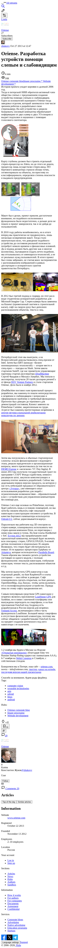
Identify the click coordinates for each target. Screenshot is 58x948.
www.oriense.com (16, 817)
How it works (14, 895)
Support (24, 942)
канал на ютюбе (46, 669)
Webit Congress (24, 658)
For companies (14, 900)
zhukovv (5, 46)
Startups (11, 930)
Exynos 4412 (14, 535)
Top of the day (8, 802)
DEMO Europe (8, 469)
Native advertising (16, 925)
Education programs (17, 928)
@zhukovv (26, 770)
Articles (11, 873)
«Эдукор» (14, 488)
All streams (11, 3)
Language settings (10, 942)
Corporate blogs (15, 919)
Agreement (12, 906)
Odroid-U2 (6, 519)
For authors (13, 898)
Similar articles (24, 802)
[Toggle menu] (2, 3)
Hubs (10, 879)
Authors (11, 882)
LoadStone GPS (43, 596)
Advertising (13, 922)
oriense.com (46, 666)
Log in (10, 860)
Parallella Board (46, 552)
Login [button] (4, 19)
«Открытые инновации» (14, 652)
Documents (13, 903)
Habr (18, 945)
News (10, 876)
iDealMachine (42, 373)
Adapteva (6, 552)
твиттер (33, 669)
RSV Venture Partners (22, 382)
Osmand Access (9, 610)
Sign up (11, 863)
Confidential (13, 909)
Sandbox (11, 884)
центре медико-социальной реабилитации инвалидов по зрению (23, 414)
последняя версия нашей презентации (21, 672)
